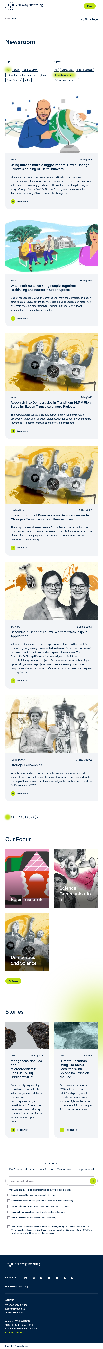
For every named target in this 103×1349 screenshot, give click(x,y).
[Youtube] (56, 1277)
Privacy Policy (57, 1227)
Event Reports (14, 80)
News (16, 70)
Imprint (8, 1346)
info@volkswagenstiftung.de (21, 1328)
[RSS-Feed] (64, 1277)
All (8, 70)
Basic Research (85, 70)
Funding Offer (30, 70)
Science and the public (66, 80)
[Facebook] (49, 1277)
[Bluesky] (41, 1277)
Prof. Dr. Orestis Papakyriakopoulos (55, 189)
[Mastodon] (72, 1277)
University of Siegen (80, 297)
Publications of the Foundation (22, 75)
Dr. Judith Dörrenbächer (45, 297)
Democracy (67, 70)
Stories (44, 75)
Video (27, 80)
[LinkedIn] (25, 1277)
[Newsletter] (26, 1286)
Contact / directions (14, 1332)
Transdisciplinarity (64, 75)
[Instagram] (33, 1277)
